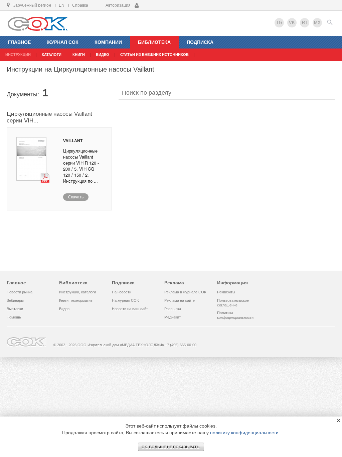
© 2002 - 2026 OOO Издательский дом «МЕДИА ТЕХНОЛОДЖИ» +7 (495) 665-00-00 (124, 345)
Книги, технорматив (76, 300)
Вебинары (15, 300)
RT (305, 22)
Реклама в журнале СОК (185, 292)
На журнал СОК (125, 300)
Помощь (14, 317)
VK (292, 22)
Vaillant (72, 141)
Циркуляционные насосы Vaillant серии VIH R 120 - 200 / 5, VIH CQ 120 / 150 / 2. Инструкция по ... (81, 166)
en (61, 5)
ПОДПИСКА (200, 42)
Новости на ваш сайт (130, 309)
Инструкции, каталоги (77, 292)
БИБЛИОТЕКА (154, 42)
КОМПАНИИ (108, 42)
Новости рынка (19, 292)
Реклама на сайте (179, 300)
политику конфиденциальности (244, 432)
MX (317, 22)
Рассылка (172, 309)
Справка (80, 5)
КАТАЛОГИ (51, 55)
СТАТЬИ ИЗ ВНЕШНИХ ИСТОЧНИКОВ (154, 55)
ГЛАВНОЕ (19, 42)
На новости (121, 292)
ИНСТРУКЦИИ (18, 55)
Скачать (75, 197)
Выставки (15, 309)
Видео (64, 309)
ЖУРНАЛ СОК (62, 42)
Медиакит (172, 317)
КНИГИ (78, 55)
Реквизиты (226, 292)
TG (279, 22)
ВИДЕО (102, 55)
